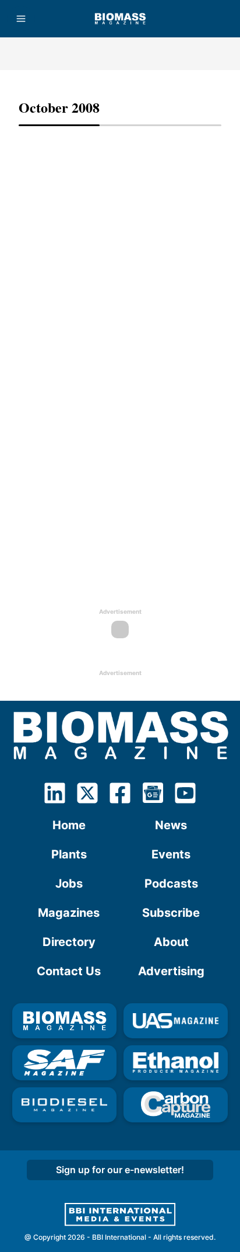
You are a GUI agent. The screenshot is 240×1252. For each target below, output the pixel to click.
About (171, 942)
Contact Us (69, 971)
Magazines (69, 913)
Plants (69, 854)
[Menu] (21, 18)
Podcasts (171, 884)
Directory (69, 942)
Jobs (69, 884)
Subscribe (171, 913)
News (171, 825)
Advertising (171, 971)
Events (170, 854)
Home (69, 825)
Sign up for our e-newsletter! (120, 1170)
